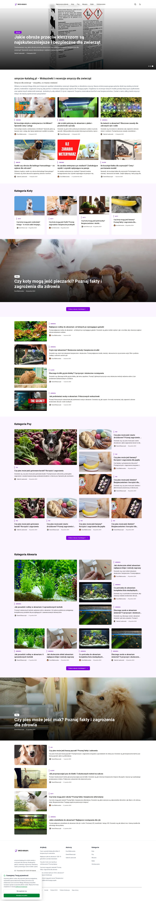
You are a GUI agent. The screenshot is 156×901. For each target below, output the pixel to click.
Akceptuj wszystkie (21, 895)
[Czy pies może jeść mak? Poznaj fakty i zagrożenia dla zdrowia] (78, 709)
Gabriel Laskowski (19, 53)
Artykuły (43, 847)
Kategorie (95, 847)
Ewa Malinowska (19, 291)
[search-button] (135, 4)
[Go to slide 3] (152, 66)
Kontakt (46, 890)
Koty (72, 4)
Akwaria (84, 4)
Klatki (92, 4)
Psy (78, 4)
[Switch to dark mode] (140, 4)
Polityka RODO (54, 890)
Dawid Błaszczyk (19, 729)
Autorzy (69, 847)
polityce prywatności (21, 886)
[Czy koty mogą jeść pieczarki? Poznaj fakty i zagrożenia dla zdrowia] (78, 270)
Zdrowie (18, 120)
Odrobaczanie (101, 4)
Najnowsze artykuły (62, 4)
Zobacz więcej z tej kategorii (77, 309)
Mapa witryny (75, 890)
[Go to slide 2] (150, 66)
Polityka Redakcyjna (65, 890)
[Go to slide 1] (149, 66)
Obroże (18, 32)
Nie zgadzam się (22, 891)
